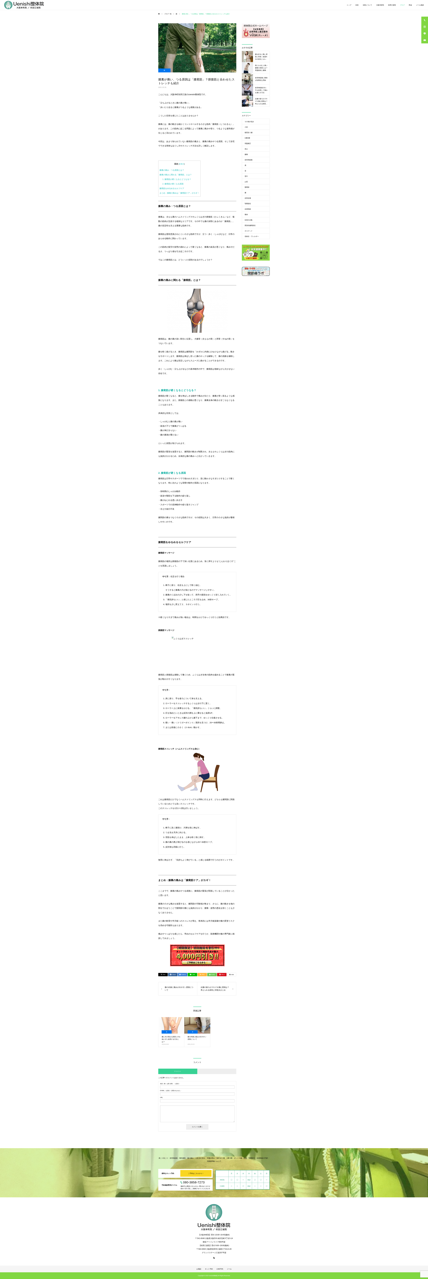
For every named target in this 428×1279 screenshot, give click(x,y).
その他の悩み (249, 121)
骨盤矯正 (248, 143)
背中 (246, 176)
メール (229, 1269)
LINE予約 (220, 1269)
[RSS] (214, 1258)
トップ (349, 5)
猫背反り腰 (248, 132)
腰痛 (246, 154)
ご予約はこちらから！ (196, 1173)
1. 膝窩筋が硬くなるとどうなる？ (176, 179)
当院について (367, 5)
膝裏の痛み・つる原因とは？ (171, 170)
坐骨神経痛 (248, 160)
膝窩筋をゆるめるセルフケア (171, 188)
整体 (246, 214)
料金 (410, 5)
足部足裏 (248, 198)
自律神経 (248, 209)
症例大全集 (248, 220)
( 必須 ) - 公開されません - (170, 1090)
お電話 (199, 1269)
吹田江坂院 (392, 5)
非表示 (181, 164)
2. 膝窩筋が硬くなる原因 (172, 184)
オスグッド (248, 231)
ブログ (402, 5)
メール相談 (420, 5)
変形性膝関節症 (250, 225)
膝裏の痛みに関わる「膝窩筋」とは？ (175, 175)
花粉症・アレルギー (252, 236)
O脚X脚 (247, 138)
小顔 (246, 127)
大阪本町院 (380, 5)
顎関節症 (248, 203)
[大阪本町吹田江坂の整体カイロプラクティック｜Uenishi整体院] (24, 5)
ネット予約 (209, 1269)
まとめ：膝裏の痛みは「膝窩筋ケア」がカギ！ (179, 193)
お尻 (246, 182)
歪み (246, 149)
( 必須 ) (169, 1083)
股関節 (247, 187)
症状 (357, 5)
